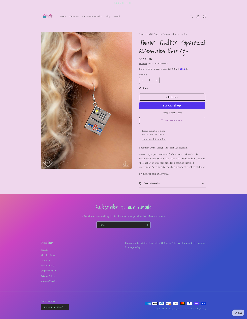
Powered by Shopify (198, 309)
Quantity (143, 74)
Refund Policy (48, 265)
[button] (191, 16)
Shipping (143, 63)
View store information (154, 139)
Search (44, 250)
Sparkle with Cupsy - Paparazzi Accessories (175, 309)
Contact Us (46, 260)
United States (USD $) (53, 307)
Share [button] (145, 88)
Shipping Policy (48, 270)
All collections (48, 255)
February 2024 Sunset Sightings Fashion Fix (163, 147)
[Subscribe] (147, 224)
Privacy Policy (48, 276)
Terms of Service (49, 281)
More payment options (172, 113)
